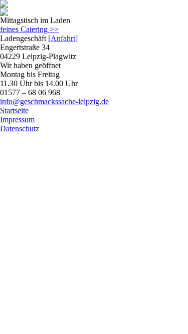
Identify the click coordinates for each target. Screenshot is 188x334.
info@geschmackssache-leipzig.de (54, 101)
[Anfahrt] (63, 38)
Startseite (14, 110)
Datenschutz (19, 128)
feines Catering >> (29, 29)
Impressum (17, 119)
